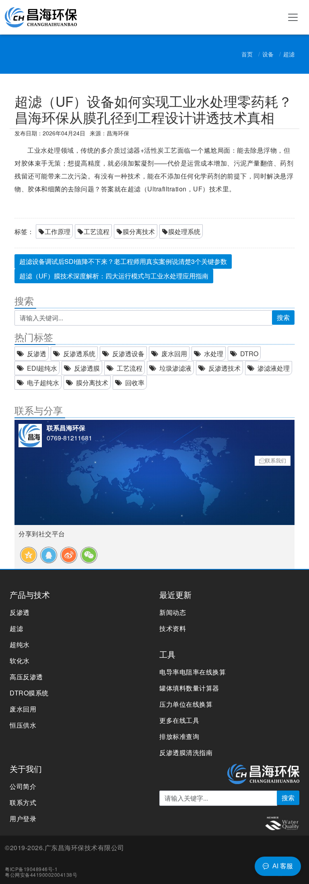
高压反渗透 (26, 676)
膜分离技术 (139, 231)
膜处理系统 (184, 231)
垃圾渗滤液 (175, 368)
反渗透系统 (79, 353)
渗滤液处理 (274, 368)
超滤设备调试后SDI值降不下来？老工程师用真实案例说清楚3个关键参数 (123, 261)
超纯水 (20, 644)
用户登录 (23, 818)
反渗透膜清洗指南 (185, 752)
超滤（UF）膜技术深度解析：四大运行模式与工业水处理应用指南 (113, 275)
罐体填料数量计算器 (189, 688)
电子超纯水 (43, 382)
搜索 (283, 317)
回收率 (134, 382)
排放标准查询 (179, 736)
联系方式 (23, 802)
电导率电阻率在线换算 (192, 671)
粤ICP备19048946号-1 (31, 868)
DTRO (249, 353)
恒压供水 (23, 725)
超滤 (289, 54)
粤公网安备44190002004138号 (41, 874)
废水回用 (174, 353)
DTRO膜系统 (29, 692)
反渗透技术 (224, 368)
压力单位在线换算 (185, 704)
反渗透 (36, 353)
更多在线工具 (179, 720)
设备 (268, 54)
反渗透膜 (87, 368)
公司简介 (23, 786)
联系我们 (275, 460)
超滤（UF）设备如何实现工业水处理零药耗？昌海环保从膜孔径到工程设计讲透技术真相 (153, 109)
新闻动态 (172, 612)
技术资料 (172, 628)
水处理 (213, 353)
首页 (247, 54)
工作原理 (57, 231)
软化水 (20, 660)
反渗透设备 (128, 353)
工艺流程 (96, 231)
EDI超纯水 (42, 368)
